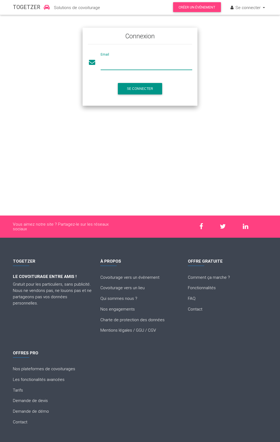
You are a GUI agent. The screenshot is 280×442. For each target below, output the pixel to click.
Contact (195, 309)
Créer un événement (197, 7)
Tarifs (18, 390)
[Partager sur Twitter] (225, 226)
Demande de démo (31, 411)
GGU (140, 330)
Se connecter (140, 89)
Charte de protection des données (132, 319)
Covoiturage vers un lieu (122, 287)
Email (105, 54)
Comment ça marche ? (209, 277)
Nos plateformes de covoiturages (44, 368)
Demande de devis (30, 400)
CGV (152, 330)
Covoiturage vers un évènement (129, 277)
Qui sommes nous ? (118, 298)
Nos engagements (117, 309)
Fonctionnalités (202, 287)
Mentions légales (116, 330)
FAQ (192, 298)
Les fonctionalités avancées (39, 379)
